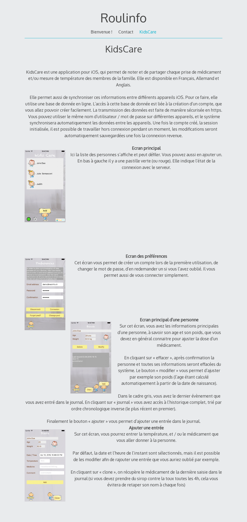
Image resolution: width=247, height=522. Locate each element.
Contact (125, 31)
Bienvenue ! (101, 31)
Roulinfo (123, 17)
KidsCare (147, 31)
